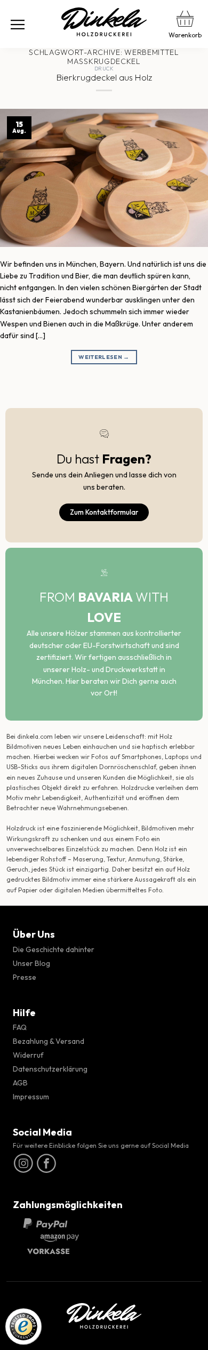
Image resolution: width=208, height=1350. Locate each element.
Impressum (31, 1096)
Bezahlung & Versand (48, 1041)
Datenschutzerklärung (50, 1069)
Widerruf (28, 1055)
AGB (20, 1083)
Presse (24, 977)
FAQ (20, 1027)
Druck (104, 68)
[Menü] (18, 24)
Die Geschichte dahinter (53, 949)
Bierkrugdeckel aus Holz (104, 77)
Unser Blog (31, 963)
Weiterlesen (103, 357)
